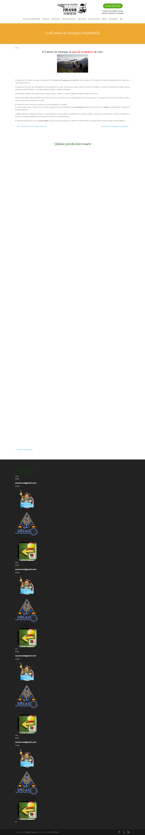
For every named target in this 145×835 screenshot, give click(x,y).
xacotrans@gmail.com (25, 483)
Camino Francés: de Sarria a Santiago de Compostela (41, 318)
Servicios (82, 19)
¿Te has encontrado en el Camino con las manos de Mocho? (44, 429)
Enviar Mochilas (112, 5)
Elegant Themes (31, 832)
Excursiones (94, 19)
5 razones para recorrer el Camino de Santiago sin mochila (43, 231)
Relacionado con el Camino (27, 234)
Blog (104, 19)
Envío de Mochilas (31, 19)
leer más (20, 240)
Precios (45, 19)
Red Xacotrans (69, 19)
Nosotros (56, 19)
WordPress (55, 832)
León (81, 80)
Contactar (113, 19)
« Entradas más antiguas (24, 449)
